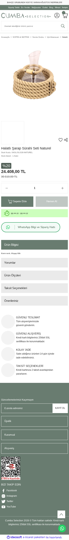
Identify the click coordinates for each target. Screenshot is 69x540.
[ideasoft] (14, 537)
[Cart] (65, 15)
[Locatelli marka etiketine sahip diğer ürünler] (12, 132)
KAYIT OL (60, 408)
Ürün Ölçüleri (12, 275)
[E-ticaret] (34, 537)
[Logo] (25, 15)
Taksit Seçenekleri (15, 288)
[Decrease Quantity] (6, 188)
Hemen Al (51, 201)
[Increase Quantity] (62, 188)
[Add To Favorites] (60, 140)
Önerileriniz (11, 300)
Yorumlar (10, 262)
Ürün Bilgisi (11, 244)
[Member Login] (57, 15)
